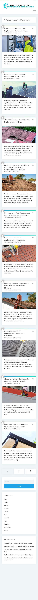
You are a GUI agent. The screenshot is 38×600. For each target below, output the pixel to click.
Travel (6, 530)
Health (6, 502)
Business (6, 505)
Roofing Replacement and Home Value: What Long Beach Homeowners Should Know (16, 167)
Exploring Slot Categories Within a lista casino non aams (18, 550)
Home (5, 499)
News (5, 521)
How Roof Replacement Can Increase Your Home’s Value (19, 89)
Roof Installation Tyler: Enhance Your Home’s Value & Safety (19, 439)
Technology (7, 527)
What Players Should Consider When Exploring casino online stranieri (18, 559)
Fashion (6, 508)
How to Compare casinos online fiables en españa (18, 543)
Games (6, 515)
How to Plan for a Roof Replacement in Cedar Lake (19, 253)
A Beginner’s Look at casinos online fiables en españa (19, 546)
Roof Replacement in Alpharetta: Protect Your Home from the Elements (16, 286)
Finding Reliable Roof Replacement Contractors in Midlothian (14, 333)
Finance (6, 512)
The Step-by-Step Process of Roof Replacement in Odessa (19, 134)
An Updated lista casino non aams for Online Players (18, 555)
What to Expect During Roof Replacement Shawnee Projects (19, 43)
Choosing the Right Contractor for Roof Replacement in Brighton (19, 394)
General (6, 518)
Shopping (7, 524)
